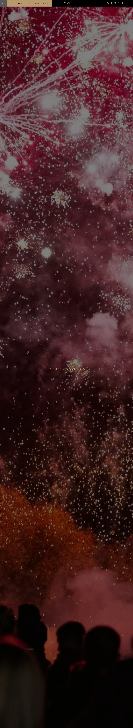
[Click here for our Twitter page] (115, 3)
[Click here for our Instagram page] (119, 3)
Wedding (20, 3)
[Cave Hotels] (66, 3)
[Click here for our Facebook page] (111, 3)
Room (37, 3)
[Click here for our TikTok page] (122, 3)
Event (11, 3)
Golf (3, 3)
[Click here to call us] (108, 3)
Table (29, 3)
